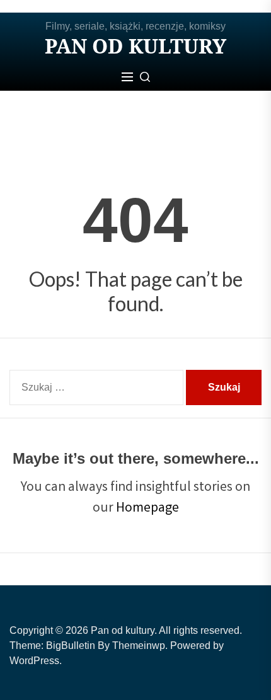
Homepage (147, 509)
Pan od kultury (135, 46)
